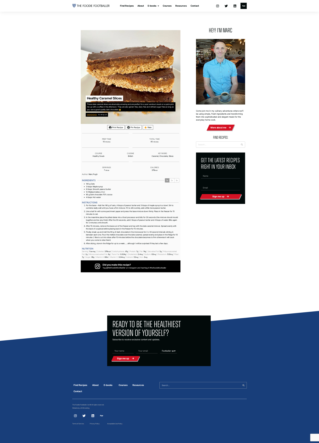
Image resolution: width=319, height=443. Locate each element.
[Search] (242, 145)
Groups (163, 347)
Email (203, 183)
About (140, 5)
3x (177, 180)
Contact (195, 5)
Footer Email (142, 347)
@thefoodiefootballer (115, 267)
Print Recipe (117, 127)
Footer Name (118, 347)
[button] (88, 114)
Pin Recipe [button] (135, 127)
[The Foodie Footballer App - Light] (101, 416)
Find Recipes (127, 5)
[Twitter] (226, 6)
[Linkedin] (235, 6)
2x (172, 180)
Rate (149, 127)
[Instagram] (217, 6)
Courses (167, 5)
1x (167, 180)
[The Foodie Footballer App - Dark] (243, 6)
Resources (181, 5)
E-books (152, 5)
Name (203, 172)
